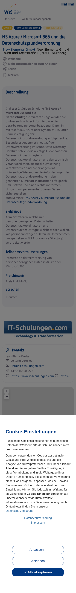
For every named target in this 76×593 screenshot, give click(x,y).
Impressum (38, 522)
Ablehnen (38, 561)
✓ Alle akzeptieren (38, 572)
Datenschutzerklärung (19, 510)
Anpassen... (38, 549)
